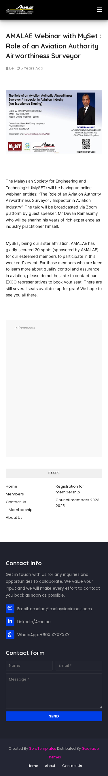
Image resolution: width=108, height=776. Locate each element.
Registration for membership (70, 489)
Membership (21, 509)
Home (11, 486)
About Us (14, 517)
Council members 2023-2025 (78, 502)
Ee (11, 68)
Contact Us (16, 502)
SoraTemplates (42, 748)
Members (15, 494)
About (50, 765)
